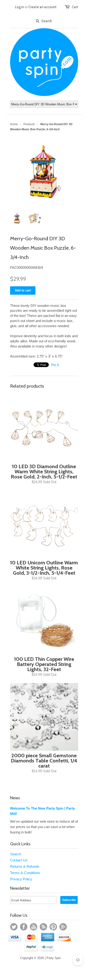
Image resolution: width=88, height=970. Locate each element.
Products (29, 124)
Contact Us (18, 860)
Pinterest (53, 927)
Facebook (23, 927)
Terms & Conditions (25, 873)
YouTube (33, 927)
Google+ (63, 927)
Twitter (14, 927)
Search (15, 854)
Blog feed (43, 927)
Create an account (42, 7)
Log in (19, 7)
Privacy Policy (21, 879)
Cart (75, 7)
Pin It (55, 365)
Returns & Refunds (24, 866)
